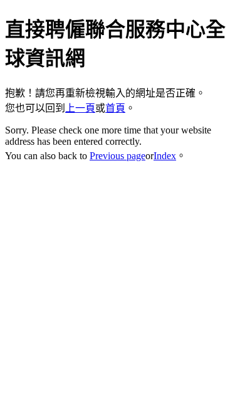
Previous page (117, 155)
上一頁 (80, 108)
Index (165, 155)
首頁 (115, 108)
